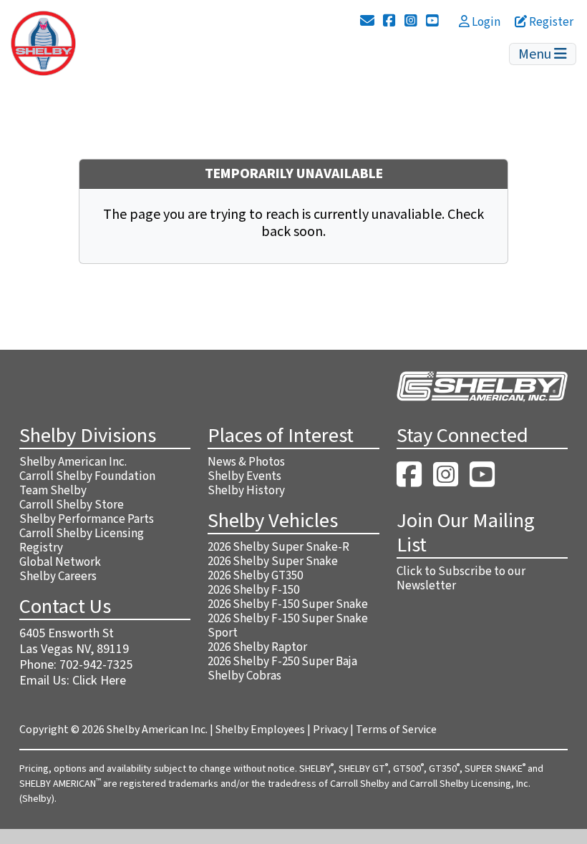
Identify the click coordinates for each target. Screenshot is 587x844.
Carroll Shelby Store (71, 505)
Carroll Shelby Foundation (87, 476)
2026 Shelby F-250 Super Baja (282, 661)
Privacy (330, 729)
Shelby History (246, 490)
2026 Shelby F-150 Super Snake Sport (288, 626)
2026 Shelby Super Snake (273, 561)
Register (550, 22)
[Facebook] (389, 21)
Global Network (60, 562)
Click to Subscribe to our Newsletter (461, 578)
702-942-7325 (95, 665)
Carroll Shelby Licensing (81, 533)
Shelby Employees (260, 729)
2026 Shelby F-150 (253, 590)
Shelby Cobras (244, 675)
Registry (41, 547)
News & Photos (246, 462)
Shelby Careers (58, 576)
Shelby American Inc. (73, 462)
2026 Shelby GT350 (255, 575)
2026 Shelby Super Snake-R (278, 547)
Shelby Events (244, 476)
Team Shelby (53, 490)
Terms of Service (396, 729)
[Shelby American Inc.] (43, 42)
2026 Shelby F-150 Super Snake (288, 604)
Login (485, 22)
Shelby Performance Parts (86, 519)
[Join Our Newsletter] (367, 21)
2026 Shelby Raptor (257, 647)
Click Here (99, 681)
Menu (536, 54)
